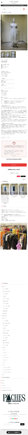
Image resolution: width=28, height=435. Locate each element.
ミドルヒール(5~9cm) (7, 369)
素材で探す (5, 313)
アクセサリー (4, 347)
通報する (24, 179)
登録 (22, 424)
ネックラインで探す (6, 306)
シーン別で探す (5, 288)
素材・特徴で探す (6, 342)
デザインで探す (5, 303)
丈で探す (4, 296)
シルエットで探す (6, 298)
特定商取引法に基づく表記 (7, 390)
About (3, 380)
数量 (2, 137)
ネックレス (5, 355)
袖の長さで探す (5, 301)
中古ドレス (4, 318)
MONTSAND (4, 315)
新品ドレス (4, 286)
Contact (3, 385)
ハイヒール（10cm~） (7, 367)
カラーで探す (5, 308)
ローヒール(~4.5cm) (6, 372)
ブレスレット (5, 359)
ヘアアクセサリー (6, 357)
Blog (3, 382)
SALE (3, 374)
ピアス (4, 350)
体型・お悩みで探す (6, 291)
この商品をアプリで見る (14, 173)
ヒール (3, 364)
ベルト (4, 362)
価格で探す (5, 340)
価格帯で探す (5, 310)
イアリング (5, 352)
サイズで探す (5, 293)
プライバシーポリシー (6, 387)
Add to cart (14, 164)
